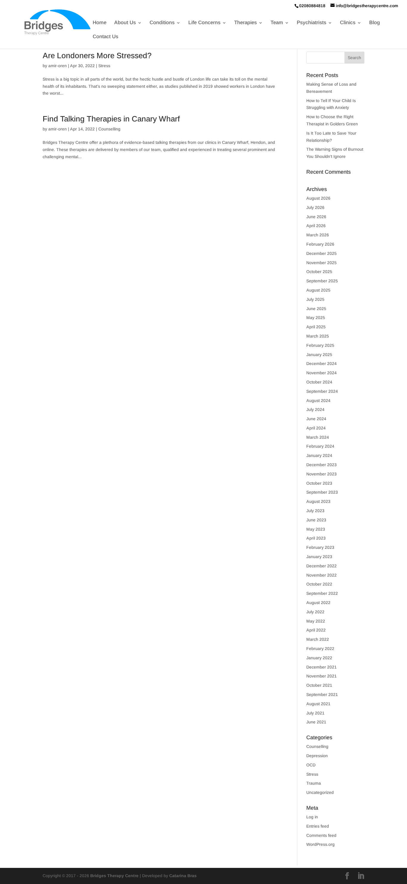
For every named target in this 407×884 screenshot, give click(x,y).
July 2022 (315, 611)
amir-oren (57, 65)
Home (99, 23)
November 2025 (321, 262)
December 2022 (321, 565)
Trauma (313, 783)
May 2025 (315, 317)
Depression (317, 755)
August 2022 (318, 602)
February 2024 (320, 446)
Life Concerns (204, 23)
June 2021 (316, 722)
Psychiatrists (311, 23)
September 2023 (322, 492)
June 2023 (316, 520)
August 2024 (318, 400)
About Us (125, 23)
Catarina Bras (183, 875)
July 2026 (315, 207)
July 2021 (315, 713)
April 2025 (316, 326)
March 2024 (317, 437)
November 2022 (321, 575)
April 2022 (316, 630)
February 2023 (320, 547)
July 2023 (315, 510)
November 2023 (321, 474)
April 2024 (316, 428)
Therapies (245, 23)
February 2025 (320, 345)
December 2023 (321, 464)
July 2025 (315, 299)
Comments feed (321, 835)
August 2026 (318, 198)
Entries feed (317, 826)
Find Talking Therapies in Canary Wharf (111, 118)
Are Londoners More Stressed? (97, 55)
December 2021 (321, 667)
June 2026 (316, 216)
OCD (311, 765)
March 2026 (317, 234)
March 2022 (317, 639)
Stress (104, 65)
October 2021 (319, 685)
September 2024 (322, 391)
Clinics (347, 23)
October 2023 (319, 483)
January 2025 (319, 354)
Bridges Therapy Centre (114, 875)
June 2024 (316, 418)
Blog (374, 23)
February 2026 (320, 244)
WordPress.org (320, 844)
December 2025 (321, 253)
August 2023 (318, 501)
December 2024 (321, 363)
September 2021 (322, 694)
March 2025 (317, 336)
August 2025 (318, 290)
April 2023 (316, 538)
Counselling (109, 129)
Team (277, 23)
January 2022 (319, 657)
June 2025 (316, 308)
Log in (312, 816)
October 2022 (319, 584)
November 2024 (321, 372)
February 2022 (320, 648)
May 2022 (315, 621)
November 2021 (321, 676)
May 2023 (315, 529)
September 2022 (322, 593)
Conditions (162, 23)
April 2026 (316, 225)
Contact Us (105, 37)
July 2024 (315, 409)
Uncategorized (320, 792)
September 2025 (322, 280)
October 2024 (319, 382)
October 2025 (319, 271)
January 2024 (319, 455)
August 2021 (318, 703)
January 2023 (319, 556)
